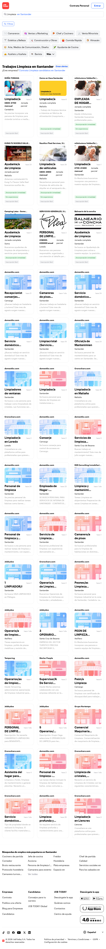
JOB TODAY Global (37, 906)
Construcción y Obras (45, 40)
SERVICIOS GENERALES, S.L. (52, 211)
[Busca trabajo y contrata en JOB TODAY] (5, 5)
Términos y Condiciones (78, 939)
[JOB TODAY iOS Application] (85, 898)
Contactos (59, 908)
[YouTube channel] (19, 932)
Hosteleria (59, 860)
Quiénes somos (62, 903)
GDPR (95, 939)
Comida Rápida (74, 40)
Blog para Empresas (12, 908)
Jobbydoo (9, 561)
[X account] (24, 932)
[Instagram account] (8, 932)
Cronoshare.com (82, 368)
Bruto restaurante (11, 865)
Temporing (10, 658)
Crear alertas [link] (62, 66)
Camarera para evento (39, 869)
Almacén (95, 40)
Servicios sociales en (90, 865)
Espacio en (59, 869)
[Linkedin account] (29, 932)
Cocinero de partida (12, 856)
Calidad (83, 860)
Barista (38, 54)
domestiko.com (12, 272)
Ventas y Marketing (38, 33)
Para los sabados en (89, 869)
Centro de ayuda (62, 914)
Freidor (57, 856)
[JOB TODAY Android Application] (98, 898)
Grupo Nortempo (83, 706)
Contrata (7, 897)
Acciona (32, 860)
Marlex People (46, 658)
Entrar (97, 5)
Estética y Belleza (17, 40)
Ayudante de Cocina (67, 47)
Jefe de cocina (35, 856)
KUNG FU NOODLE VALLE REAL (16, 144)
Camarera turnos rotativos (11, 874)
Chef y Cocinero (64, 33)
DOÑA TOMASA (12, 78)
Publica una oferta (11, 903)
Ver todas (33, 874)
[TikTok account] (3, 932)
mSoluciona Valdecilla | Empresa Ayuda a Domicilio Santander (87, 79)
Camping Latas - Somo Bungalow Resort (15, 212)
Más (49, 54)
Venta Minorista (90, 33)
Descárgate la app (63, 897)
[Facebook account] (13, 932)
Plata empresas (61, 865)
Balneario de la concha (85, 211)
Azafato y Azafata (17, 54)
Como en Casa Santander (51, 78)
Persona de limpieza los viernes (40, 865)
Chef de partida (87, 856)
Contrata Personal (79, 5)
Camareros (13, 33)
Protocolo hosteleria (12, 869)
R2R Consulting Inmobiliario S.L (88, 466)
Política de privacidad (54, 939)
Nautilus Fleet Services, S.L (52, 143)
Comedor (7, 860)
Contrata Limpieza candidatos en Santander (42, 70)
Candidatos (8, 914)
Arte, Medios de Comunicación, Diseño (28, 47)
